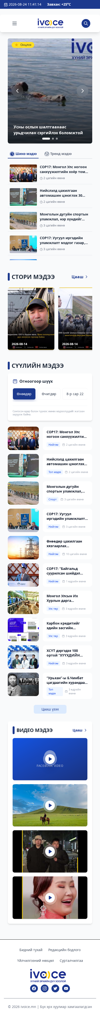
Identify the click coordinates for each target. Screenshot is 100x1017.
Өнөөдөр (24, 393)
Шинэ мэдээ (26, 153)
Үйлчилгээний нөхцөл (35, 960)
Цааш (77, 276)
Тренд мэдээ (60, 153)
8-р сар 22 (75, 393)
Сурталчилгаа (71, 960)
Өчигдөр (49, 393)
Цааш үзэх (50, 709)
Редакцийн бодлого (64, 949)
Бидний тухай (30, 949)
